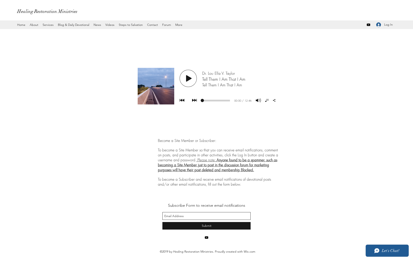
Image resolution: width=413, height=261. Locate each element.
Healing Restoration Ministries (47, 11)
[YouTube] (368, 25)
